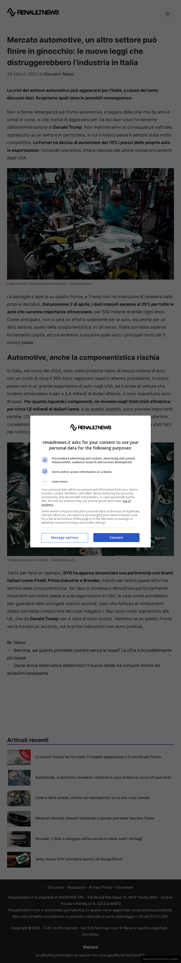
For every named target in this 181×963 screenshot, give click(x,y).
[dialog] (90, 481)
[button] (90, 481)
